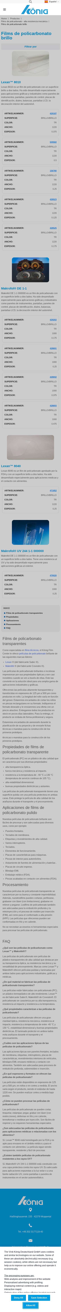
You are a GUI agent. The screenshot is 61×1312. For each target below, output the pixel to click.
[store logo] (34, 9)
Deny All (18, 1298)
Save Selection (39, 1298)
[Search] (30, 1)
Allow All (30, 1305)
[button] (52, 1)
